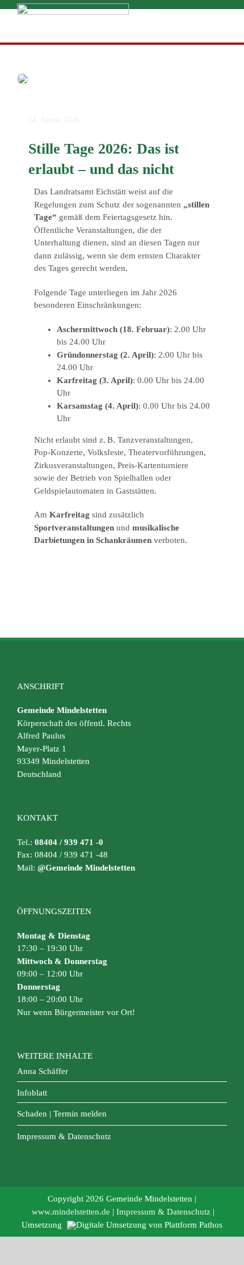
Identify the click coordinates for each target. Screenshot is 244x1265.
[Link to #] (220, 25)
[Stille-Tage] (22, 77)
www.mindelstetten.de (71, 1211)
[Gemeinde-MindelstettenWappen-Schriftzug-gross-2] (73, 7)
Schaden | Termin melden (62, 1113)
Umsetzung (43, 1225)
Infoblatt (32, 1092)
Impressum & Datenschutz (64, 1136)
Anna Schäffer (42, 1071)
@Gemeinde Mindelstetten (86, 867)
